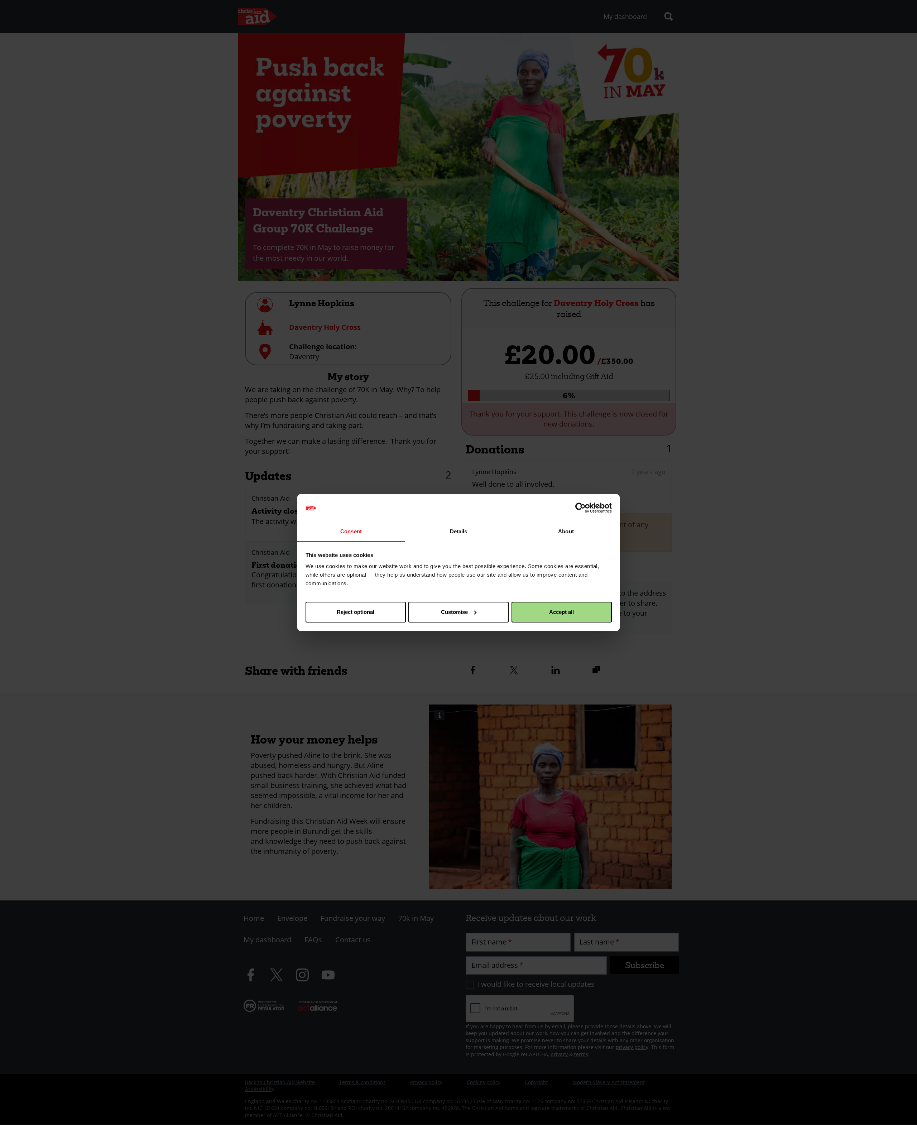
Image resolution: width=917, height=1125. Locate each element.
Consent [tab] (351, 531)
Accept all (561, 612)
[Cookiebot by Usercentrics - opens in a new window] (580, 508)
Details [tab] (458, 531)
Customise (454, 612)
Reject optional (355, 612)
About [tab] (566, 531)
